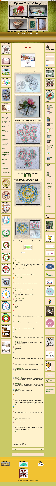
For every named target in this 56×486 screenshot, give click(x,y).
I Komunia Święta (4, 168)
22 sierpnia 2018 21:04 (20, 331)
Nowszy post (15, 449)
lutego (48, 205)
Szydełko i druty (4, 143)
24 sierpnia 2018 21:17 (21, 406)
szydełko (3, 122)
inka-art (16, 383)
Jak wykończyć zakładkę (5, 172)
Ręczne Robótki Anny (50, 128)
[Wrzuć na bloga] (22, 252)
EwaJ (15, 357)
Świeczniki (3, 130)
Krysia (15, 336)
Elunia (16, 292)
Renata (16, 321)
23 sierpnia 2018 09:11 (21, 368)
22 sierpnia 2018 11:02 (21, 262)
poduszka (3, 164)
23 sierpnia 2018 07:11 (19, 357)
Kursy (36, 33)
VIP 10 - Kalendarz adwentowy (51, 136)
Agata (15, 288)
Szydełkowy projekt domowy (26, 50)
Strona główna (21, 33)
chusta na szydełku (4, 160)
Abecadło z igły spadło (5, 149)
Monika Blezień (17, 368)
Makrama (3, 147)
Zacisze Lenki (16, 327)
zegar (2, 155)
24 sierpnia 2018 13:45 (20, 399)
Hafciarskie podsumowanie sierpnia (49, 182)
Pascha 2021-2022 (4, 158)
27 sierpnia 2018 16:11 (22, 421)
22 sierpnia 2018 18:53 (19, 321)
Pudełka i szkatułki (4, 159)
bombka (3, 134)
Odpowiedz (16, 260)
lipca (48, 199)
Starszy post (41, 449)
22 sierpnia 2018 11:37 (21, 268)
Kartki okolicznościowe (5, 121)
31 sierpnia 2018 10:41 (20, 426)
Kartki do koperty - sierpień (51, 112)
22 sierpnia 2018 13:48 (19, 288)
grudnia (48, 175)
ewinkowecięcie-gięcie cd (50, 156)
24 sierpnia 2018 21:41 (19, 411)
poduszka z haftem (4, 144)
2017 (47, 207)
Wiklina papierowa (4, 139)
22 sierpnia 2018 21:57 (20, 341)
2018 (47, 174)
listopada (48, 176)
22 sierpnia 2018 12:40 (19, 277)
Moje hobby (48, 134)
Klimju (16, 315)
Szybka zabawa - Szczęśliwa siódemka (52, 147)
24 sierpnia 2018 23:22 (19, 417)
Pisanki (3, 135)
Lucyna (16, 277)
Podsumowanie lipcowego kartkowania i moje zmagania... (49, 195)
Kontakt (30, 33)
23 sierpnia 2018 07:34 (19, 363)
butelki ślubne (4, 173)
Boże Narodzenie (4, 117)
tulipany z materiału (4, 154)
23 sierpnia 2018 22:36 (20, 389)
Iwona (15, 282)
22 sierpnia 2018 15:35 (21, 298)
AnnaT (16, 363)
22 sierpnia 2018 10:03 (19, 258)
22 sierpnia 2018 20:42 (21, 327)
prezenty (3, 126)
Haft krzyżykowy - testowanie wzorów (49, 184)
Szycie (3, 127)
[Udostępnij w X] (23, 252)
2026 (47, 165)
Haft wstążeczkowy (4, 167)
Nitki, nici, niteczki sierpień (51, 130)
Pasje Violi (16, 341)
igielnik (3, 171)
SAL (2, 140)
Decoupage (3, 118)
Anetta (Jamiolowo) (17, 421)
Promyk (16, 258)
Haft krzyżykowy (4, 114)
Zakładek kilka (49, 190)
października (49, 177)
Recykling (3, 136)
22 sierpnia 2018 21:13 (19, 336)
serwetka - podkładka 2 (28, 175)
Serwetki (3, 148)
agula (15, 411)
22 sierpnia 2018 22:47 (19, 346)
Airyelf (29, 480)
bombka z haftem (4, 131)
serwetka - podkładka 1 (28, 174)
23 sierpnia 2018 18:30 (19, 377)
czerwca (48, 200)
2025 (47, 166)
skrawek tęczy (16, 406)
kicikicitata (16, 331)
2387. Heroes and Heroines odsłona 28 (51, 107)
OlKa (15, 377)
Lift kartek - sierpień (48, 198)
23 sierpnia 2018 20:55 (19, 383)
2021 (47, 171)
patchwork (3, 163)
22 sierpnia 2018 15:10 (19, 292)
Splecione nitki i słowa (50, 145)
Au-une (16, 417)
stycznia (48, 206)
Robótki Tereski (17, 298)
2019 (47, 173)
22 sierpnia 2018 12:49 (19, 282)
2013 (47, 212)
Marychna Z (16, 389)
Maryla (16, 346)
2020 (47, 172)
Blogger (37, 480)
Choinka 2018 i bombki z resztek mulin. (49, 188)
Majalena (16, 426)
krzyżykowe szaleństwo (50, 105)
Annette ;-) (16, 399)
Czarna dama (16, 268)
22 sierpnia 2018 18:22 (19, 315)
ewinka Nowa (16, 262)
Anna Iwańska (48, 48)
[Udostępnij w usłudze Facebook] (24, 252)
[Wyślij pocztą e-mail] (21, 252)
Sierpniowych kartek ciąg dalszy (49, 192)
